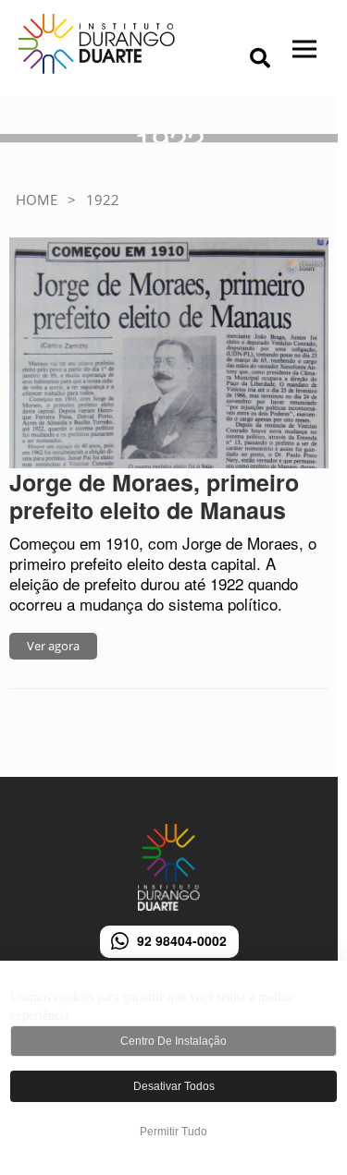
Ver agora (53, 645)
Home (36, 199)
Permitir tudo (173, 1131)
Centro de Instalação (173, 1041)
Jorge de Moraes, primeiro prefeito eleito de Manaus (154, 496)
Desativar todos (174, 1086)
